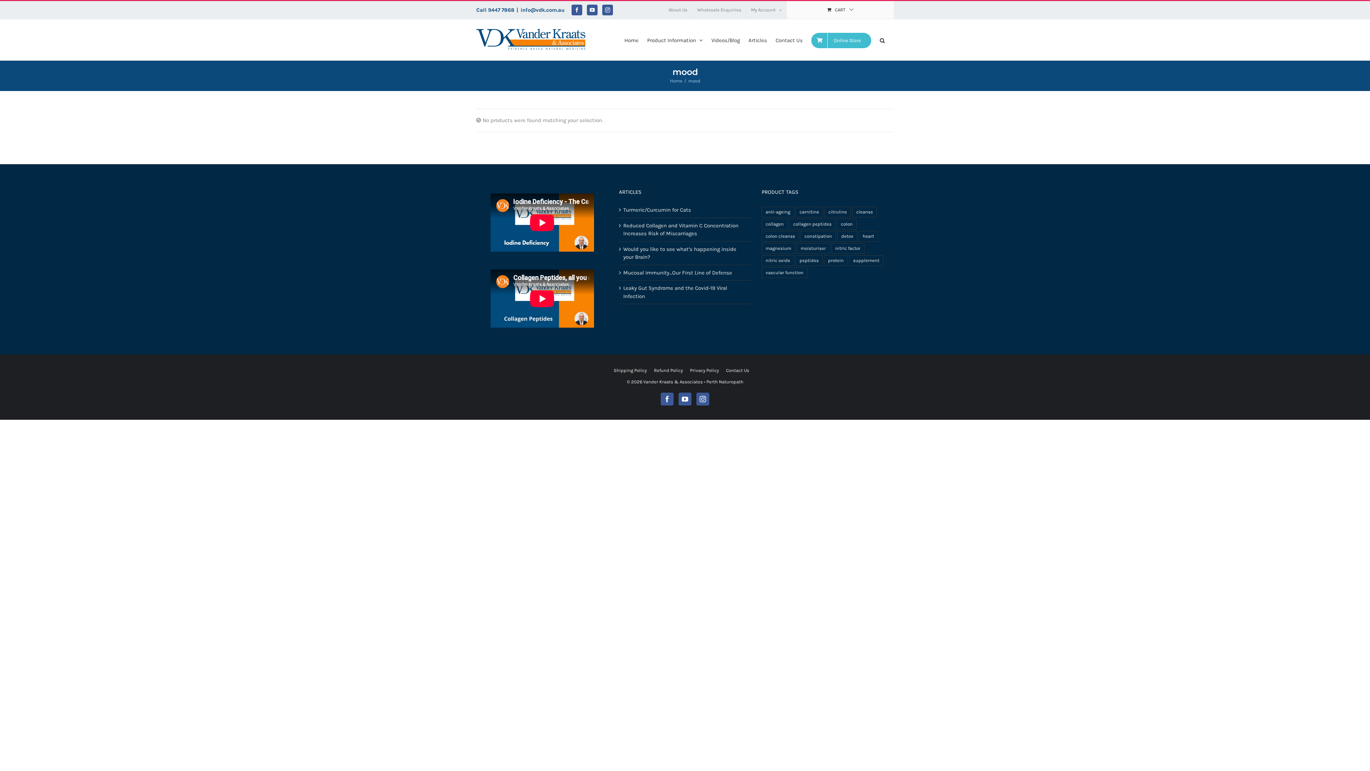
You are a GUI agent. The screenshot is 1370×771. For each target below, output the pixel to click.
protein (836, 260)
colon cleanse (780, 236)
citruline (837, 212)
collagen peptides (812, 224)
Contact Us (737, 370)
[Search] (882, 39)
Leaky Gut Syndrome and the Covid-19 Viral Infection (675, 292)
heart (868, 236)
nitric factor (848, 248)
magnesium (778, 248)
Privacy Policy (704, 370)
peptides (809, 260)
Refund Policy (668, 370)
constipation (818, 236)
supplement (866, 260)
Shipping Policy (630, 370)
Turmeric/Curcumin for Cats (657, 210)
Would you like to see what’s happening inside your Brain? (679, 253)
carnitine (809, 212)
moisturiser (813, 248)
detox (847, 236)
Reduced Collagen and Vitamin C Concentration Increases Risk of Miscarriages (681, 229)
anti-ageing (778, 212)
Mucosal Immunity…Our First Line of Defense (677, 272)
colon (847, 224)
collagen (775, 224)
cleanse (864, 212)
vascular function (784, 272)
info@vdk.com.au (542, 10)
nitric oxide (778, 260)
